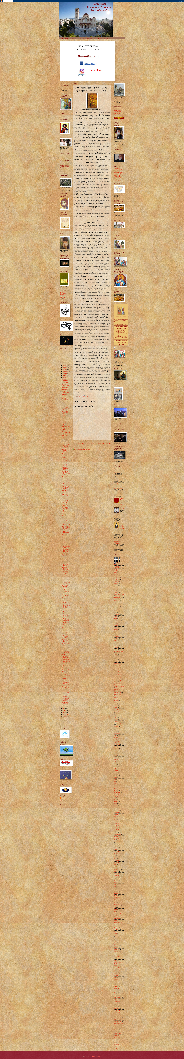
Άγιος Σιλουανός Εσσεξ (118, 608)
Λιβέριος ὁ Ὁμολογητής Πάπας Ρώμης (121, 332)
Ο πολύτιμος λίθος (66, 669)
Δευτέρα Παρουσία (118, 716)
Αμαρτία (116, 625)
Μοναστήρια (116, 879)
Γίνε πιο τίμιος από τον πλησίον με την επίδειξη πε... (66, 473)
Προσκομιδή (116, 953)
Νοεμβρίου (65, 367)
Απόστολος (80, 396)
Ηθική (115, 781)
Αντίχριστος (116, 636)
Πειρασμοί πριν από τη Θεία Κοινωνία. (65, 501)
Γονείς (115, 703)
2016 (62, 364)
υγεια (115, 995)
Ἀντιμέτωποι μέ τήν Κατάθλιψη (66, 595)
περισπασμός (116, 929)
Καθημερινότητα (117, 818)
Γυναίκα (115, 705)
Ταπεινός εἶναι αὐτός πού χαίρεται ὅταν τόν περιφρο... (65, 618)
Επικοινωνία (107, 38)
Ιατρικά (115, 808)
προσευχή (116, 951)
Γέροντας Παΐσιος (117, 692)
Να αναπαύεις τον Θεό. (66, 429)
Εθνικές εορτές (117, 733)
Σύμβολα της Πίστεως (118, 970)
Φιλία (115, 1016)
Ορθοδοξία (116, 901)
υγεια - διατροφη (117, 997)
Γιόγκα (115, 702)
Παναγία (116, 915)
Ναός (115, 884)
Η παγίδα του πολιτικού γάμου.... (65, 678)
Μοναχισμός (116, 880)
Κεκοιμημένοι (116, 830)
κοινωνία (116, 836)
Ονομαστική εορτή (117, 897)
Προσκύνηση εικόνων (118, 955)
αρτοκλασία (116, 645)
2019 (62, 358)
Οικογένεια (116, 893)
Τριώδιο (115, 990)
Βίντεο (115, 657)
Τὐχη (115, 993)
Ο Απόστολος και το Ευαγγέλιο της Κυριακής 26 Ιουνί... (66, 407)
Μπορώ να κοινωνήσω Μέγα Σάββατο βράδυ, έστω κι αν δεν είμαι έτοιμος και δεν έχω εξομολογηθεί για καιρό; (119, 486)
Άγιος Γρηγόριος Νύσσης (119, 594)
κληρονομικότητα (117, 834)
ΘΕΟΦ (115, 799)
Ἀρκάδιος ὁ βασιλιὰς (123, 337)
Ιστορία (115, 816)
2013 (62, 722)
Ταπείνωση (116, 986)
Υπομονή (116, 1004)
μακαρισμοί (116, 862)
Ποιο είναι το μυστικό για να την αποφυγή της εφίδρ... (66, 635)
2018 (62, 360)
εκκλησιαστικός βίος (118, 742)
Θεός (115, 797)
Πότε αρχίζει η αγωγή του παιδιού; (65, 586)
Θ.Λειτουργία (117, 786)
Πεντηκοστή (116, 926)
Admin (62, 798)
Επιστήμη (116, 770)
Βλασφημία (116, 663)
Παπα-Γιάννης (117, 918)
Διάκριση (116, 719)
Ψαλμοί (115, 1040)
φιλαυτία (116, 1014)
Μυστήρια (116, 882)
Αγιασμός (116, 583)
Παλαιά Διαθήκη (117, 913)
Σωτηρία (116, 979)
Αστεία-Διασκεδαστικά (118, 651)
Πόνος (115, 942)
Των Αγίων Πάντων (64, 403)
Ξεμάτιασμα (116, 891)
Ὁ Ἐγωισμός (64, 389)
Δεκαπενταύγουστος (118, 711)
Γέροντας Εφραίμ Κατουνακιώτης (117, 675)
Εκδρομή (116, 737)
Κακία (115, 819)
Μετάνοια (116, 871)
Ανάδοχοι (116, 629)
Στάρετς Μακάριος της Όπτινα (118, 963)
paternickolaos (64, 800)
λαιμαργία (116, 847)
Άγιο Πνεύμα (116, 587)
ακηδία (115, 622)
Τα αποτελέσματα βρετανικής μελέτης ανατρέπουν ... (66, 606)
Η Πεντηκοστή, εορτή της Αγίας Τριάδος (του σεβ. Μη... (66, 486)
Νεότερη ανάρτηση (78, 443)
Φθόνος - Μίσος (117, 1010)
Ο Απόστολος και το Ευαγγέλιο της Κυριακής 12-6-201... (65, 573)
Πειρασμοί (116, 924)
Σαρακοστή (116, 956)
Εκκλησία (116, 739)
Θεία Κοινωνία (117, 792)
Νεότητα (100, 38)
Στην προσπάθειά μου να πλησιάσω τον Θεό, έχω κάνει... (66, 600)
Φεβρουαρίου (65, 714)
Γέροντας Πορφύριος (118, 694)
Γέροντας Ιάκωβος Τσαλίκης (117, 681)
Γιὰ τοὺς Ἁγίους (65, 667)
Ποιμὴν (118, 330)
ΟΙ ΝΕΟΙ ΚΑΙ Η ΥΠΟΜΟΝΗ (65, 577)
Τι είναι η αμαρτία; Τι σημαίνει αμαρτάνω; (65, 417)
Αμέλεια (115, 627)
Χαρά (115, 1026)
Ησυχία (115, 785)
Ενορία (115, 755)
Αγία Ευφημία (117, 577)
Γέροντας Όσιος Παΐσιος (119, 686)
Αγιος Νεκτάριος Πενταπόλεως (117, 602)
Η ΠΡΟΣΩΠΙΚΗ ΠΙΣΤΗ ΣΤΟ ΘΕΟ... (65, 640)
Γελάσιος (126, 322)
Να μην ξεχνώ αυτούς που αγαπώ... (65, 517)
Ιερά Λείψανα (117, 810)
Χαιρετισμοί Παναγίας (118, 1023)
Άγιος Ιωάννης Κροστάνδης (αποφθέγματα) (66, 412)
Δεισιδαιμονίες (117, 709)
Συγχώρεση (116, 967)
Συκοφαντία (116, 968)
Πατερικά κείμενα (118, 922)
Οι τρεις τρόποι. (65, 539)
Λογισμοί (116, 853)
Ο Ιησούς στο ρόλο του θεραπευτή (66, 392)
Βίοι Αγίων (116, 661)
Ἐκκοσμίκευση (65, 455)
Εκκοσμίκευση (117, 744)
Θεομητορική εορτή (118, 796)
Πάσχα (115, 920)
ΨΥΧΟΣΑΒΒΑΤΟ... (66, 513)
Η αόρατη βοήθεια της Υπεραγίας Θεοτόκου (66, 688)
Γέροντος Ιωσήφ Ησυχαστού (117, 699)
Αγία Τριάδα (116, 581)
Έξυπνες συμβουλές (118, 763)
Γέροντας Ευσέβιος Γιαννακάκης (118, 669)
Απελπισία (116, 638)
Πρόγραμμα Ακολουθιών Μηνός (88, 38)
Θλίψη (63, 589)
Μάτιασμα (116, 866)
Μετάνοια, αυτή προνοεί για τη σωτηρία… (65, 699)
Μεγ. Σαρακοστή (117, 869)
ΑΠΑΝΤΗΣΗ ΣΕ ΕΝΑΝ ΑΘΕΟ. (65, 532)
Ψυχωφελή (116, 1048)
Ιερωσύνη (116, 814)
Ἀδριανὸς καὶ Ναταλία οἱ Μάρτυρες (121, 318)
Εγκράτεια (116, 730)
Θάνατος (116, 788)
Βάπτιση (115, 654)
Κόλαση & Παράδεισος (118, 841)
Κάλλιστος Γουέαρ (118, 821)
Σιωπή (115, 958)
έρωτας (115, 774)
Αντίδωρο (116, 634)
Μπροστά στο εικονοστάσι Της (66, 523)
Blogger (99, 1056)
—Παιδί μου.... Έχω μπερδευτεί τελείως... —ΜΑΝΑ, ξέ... (65, 613)
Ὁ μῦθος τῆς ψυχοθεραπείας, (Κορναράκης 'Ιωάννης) (66, 478)
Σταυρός (116, 965)
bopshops (93, 1056)
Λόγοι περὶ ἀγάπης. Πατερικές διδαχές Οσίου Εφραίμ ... (65, 463)
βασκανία (116, 656)
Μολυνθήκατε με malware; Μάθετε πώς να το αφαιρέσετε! (66, 624)
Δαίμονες (116, 707)
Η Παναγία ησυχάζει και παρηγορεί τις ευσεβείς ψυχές (66, 673)
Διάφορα (116, 721)
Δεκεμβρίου (65, 365)
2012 (62, 724)
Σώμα (115, 977)
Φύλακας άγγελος (117, 1017)
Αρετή (115, 644)
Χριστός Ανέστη (117, 1033)
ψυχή (115, 1046)
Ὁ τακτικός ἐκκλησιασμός (65, 657)
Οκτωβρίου (65, 369)
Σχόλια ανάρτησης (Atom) (83, 446)
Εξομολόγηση (116, 761)
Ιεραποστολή (116, 812)
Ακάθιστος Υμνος (117, 620)
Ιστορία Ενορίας (74, 38)
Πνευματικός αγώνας (65, 631)
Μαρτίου (64, 712)
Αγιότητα (116, 610)
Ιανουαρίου (65, 716)
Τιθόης (120, 321)
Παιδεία (115, 909)
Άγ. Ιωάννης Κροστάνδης (116, 567)
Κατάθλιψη (116, 823)
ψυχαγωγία (116, 1044)
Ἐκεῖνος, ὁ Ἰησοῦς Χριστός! (65, 665)
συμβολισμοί (116, 973)
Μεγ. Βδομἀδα (117, 868)
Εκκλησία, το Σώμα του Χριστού (65, 491)
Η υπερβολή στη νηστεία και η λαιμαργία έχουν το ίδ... (65, 645)
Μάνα (115, 864)
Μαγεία (115, 858)
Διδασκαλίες (116, 726)
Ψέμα (115, 1042)
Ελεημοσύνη (116, 748)
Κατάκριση (116, 825)
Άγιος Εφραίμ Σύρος (118, 597)
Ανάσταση (116, 631)
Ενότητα (115, 757)
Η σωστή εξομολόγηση (65, 385)
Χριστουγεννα (117, 1035)
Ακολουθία (116, 623)
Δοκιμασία (116, 728)
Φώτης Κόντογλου (117, 1021)
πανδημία (116, 916)
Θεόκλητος (121, 338)
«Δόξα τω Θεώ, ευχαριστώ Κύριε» (65, 441)
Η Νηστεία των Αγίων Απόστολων (65, 395)
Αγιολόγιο (116, 592)
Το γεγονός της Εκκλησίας (65, 505)
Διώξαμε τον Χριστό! (64, 559)
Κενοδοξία (116, 832)
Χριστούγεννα (117, 1037)
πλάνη (115, 933)
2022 (62, 352)
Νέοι (115, 886)
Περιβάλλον (116, 927)
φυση (115, 1019)
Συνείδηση (116, 975)
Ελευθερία (116, 750)
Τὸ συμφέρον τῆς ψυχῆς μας (65, 592)
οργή (115, 899)
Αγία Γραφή (116, 576)
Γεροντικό (116, 697)
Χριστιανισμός (117, 1028)
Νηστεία (115, 890)
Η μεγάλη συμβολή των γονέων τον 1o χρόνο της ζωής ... (66, 422)
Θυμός (115, 807)
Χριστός (115, 1031)
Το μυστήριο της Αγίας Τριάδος (65, 482)
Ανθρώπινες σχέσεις (118, 633)
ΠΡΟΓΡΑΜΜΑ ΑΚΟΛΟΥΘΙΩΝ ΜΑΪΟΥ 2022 (118, 111)
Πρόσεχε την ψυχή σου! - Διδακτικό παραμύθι (66, 695)
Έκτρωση (116, 746)
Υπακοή (115, 999)
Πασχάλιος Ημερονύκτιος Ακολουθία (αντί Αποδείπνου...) (117, 470)
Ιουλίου (64, 375)
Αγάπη (115, 572)
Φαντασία (116, 1006)
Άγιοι (115, 590)
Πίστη (115, 931)
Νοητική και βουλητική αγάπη (65, 468)
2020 (62, 356)
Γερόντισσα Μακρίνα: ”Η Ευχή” (65, 556)
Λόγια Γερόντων (117, 851)
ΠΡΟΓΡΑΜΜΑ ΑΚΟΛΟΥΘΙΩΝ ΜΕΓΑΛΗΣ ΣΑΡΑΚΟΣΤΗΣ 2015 (118, 541)
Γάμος (115, 667)
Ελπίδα (115, 752)
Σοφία (115, 960)
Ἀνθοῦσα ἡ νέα (116, 337)
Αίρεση (115, 618)
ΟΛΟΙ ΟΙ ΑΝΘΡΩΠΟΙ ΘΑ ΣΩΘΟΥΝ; (66, 400)
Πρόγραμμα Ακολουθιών (116, 945)
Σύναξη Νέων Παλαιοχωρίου (117, 180)
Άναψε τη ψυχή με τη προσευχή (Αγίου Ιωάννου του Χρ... (66, 545)
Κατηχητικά (116, 827)
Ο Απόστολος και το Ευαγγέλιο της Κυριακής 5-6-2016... (66, 661)
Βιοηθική (115, 659)
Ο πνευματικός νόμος (65, 541)
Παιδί (115, 911)
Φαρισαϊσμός (116, 1008)
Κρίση (115, 846)
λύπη (115, 855)
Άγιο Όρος (116, 585)
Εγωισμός (116, 731)
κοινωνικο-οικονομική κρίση (118, 839)
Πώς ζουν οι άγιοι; (66, 426)
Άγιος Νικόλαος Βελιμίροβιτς (117, 605)
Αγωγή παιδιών (65, 387)
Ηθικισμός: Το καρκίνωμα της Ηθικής (66, 436)
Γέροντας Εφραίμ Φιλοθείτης (117, 678)
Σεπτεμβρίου (65, 371)
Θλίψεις (115, 803)
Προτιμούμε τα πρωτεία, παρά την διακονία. (66, 432)
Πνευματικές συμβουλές (119, 935)
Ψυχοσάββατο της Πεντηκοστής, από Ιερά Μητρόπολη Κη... (66, 509)
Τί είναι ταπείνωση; (65, 458)
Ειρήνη (115, 735)
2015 (62, 719)
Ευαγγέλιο (85, 396)
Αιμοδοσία (116, 616)
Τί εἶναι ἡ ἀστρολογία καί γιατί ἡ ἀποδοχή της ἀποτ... (66, 581)
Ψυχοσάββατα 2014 (122, 508)
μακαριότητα (116, 860)
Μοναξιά (116, 877)
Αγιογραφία (116, 588)
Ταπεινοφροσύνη (117, 984)
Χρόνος (115, 1039)
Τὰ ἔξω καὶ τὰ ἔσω (66, 382)
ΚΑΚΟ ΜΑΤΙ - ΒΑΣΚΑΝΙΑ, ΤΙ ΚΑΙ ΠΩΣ (65, 450)
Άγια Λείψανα (117, 579)
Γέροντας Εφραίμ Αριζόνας (117, 672)
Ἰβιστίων (121, 320)
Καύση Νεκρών (117, 829)
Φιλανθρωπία (117, 1012)
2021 (62, 354)
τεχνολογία (116, 988)
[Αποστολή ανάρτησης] (84, 395)
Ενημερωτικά (117, 753)
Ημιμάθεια (116, 783)
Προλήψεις (116, 947)
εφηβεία (115, 777)
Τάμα (115, 982)
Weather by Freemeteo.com (64, 156)
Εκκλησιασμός (117, 741)
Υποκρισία (116, 1003)
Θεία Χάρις (116, 794)
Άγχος (115, 612)
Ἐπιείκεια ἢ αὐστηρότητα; (65, 380)
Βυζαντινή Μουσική (118, 665)
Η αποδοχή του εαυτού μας (65, 520)
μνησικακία (116, 875)
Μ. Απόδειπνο (117, 857)
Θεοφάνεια (116, 801)
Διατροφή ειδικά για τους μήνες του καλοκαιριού (65, 683)
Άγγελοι (115, 574)
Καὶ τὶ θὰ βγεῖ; (65, 453)
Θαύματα (116, 790)
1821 (115, 564)
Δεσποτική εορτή (117, 714)
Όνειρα (115, 895)
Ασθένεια (116, 647)
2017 (62, 361)
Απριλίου (65, 710)
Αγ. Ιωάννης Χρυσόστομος (116, 570)
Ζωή (115, 779)
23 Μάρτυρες (116, 319)
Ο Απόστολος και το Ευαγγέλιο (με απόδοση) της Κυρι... (65, 496)
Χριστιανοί (116, 1029)
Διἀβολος (116, 717)
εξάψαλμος (116, 759)
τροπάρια (116, 992)
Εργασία (116, 772)
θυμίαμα (115, 805)
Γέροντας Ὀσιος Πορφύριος (117, 690)
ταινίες (115, 981)
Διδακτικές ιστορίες (118, 723)
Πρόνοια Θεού (117, 949)
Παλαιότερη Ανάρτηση (104, 443)
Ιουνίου (64, 377)
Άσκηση (115, 649)
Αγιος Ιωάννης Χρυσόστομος (117, 599)
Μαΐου (64, 708)
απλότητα (116, 640)
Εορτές (115, 764)
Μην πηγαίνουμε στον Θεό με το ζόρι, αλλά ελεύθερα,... (65, 551)
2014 (62, 720)
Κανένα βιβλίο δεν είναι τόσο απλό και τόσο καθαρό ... (66, 528)
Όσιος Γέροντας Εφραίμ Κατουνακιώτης (119, 905)
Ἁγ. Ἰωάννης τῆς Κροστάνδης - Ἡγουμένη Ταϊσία (65, 445)
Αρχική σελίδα (64, 38)
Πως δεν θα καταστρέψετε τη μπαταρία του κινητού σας (66, 650)
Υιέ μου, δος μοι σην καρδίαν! (65, 628)
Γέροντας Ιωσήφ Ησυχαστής (117, 684)
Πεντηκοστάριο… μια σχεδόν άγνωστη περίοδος (66, 704)
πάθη (115, 907)
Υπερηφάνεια (117, 1001)
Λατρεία (116, 849)
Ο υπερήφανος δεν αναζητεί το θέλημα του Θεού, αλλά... (66, 563)
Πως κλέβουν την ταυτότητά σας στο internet (66, 536)
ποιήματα (116, 941)
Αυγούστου (65, 373)
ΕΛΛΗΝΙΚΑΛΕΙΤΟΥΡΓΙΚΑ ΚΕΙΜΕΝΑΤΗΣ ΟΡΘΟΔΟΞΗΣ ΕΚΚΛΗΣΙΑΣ (63, 295)
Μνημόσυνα (116, 873)
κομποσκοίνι (116, 844)
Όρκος (115, 902)
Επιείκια (115, 766)
